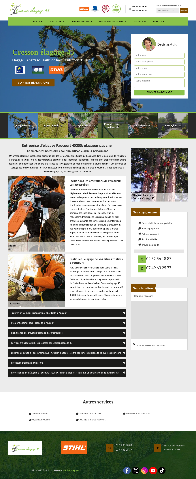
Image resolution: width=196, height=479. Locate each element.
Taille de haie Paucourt (89, 413)
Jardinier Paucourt (40, 413)
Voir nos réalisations (33, 82)
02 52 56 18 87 (139, 7)
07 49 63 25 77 (139, 10)
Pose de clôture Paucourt (137, 413)
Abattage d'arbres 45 (82, 21)
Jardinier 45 (140, 21)
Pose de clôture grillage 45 (113, 21)
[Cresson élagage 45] (29, 9)
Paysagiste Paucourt (41, 420)
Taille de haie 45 (57, 21)
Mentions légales (70, 470)
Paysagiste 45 (158, 21)
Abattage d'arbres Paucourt (92, 420)
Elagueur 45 (37, 21)
